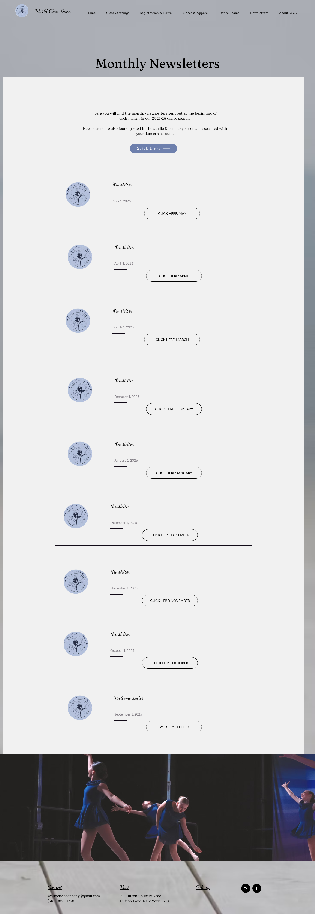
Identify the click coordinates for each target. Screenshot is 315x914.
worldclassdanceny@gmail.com (74, 896)
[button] (154, 13)
